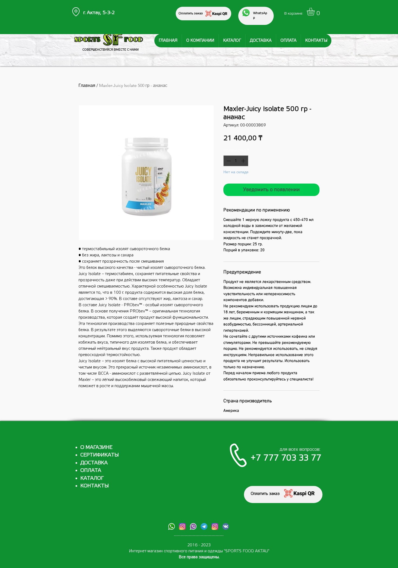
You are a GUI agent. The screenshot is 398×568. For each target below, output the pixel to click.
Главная (87, 85)
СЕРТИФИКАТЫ (99, 455)
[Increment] (243, 161)
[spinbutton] (236, 161)
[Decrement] (228, 161)
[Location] (75, 12)
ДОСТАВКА (94, 463)
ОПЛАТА (90, 470)
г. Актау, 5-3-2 (99, 12)
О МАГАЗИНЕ (96, 447)
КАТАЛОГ (92, 478)
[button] (315, 11)
